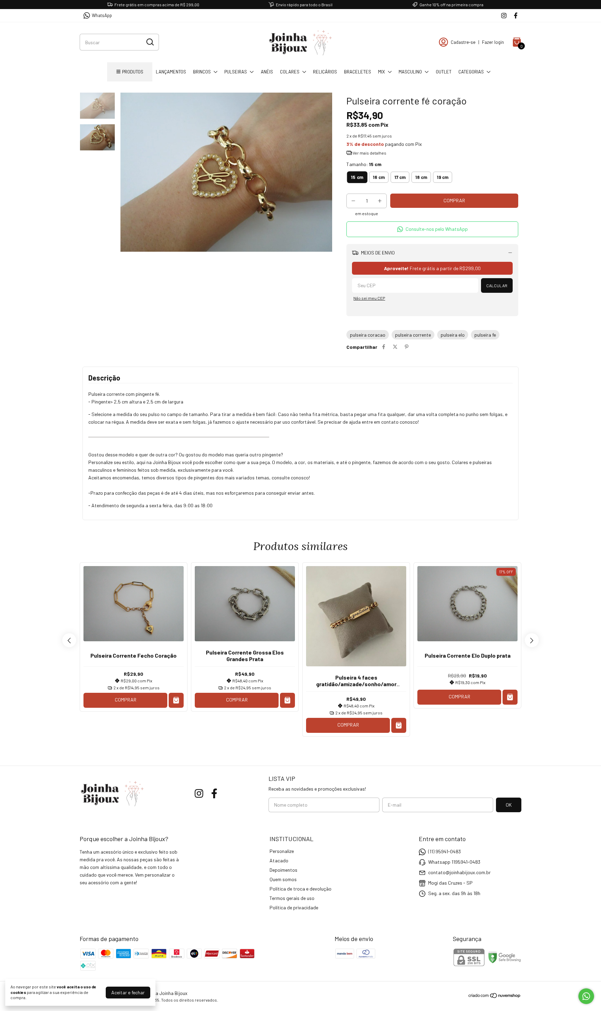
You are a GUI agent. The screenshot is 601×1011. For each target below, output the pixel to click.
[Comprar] (176, 700)
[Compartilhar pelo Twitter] (395, 347)
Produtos (132, 72)
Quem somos (283, 879)
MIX (381, 72)
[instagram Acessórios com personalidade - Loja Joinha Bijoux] (504, 15)
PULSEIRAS (235, 72)
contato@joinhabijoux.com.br (459, 872)
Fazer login (493, 42)
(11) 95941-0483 (444, 851)
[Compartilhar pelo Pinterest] (406, 347)
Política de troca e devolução (300, 889)
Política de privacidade (294, 907)
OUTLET (443, 72)
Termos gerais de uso (292, 898)
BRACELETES (357, 72)
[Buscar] (149, 41)
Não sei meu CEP (369, 298)
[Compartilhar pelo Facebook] (383, 347)
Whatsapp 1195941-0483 (454, 862)
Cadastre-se (463, 42)
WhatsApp (102, 15)
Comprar (125, 700)
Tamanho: (364, 164)
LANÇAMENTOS (171, 72)
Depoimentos (283, 870)
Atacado (279, 860)
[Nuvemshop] (494, 997)
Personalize (282, 851)
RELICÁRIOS (325, 72)
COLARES (289, 72)
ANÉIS (267, 72)
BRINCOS (202, 72)
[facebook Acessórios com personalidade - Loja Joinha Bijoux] (515, 15)
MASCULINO (410, 72)
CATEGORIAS (471, 72)
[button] (432, 229)
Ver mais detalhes (369, 152)
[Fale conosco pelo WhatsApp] (586, 996)
